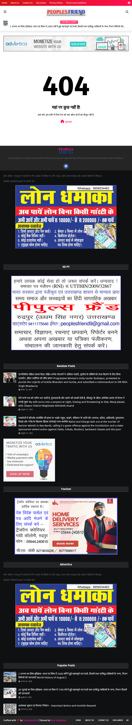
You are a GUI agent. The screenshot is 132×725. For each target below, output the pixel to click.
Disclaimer (41, 3)
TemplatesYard (30, 720)
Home (4, 3)
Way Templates (58, 720)
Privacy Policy (56, 3)
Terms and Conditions (76, 3)
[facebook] (128, 3)
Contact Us (28, 3)
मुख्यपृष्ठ (68, 121)
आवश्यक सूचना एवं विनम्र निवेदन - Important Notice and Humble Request (57, 705)
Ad (127, 720)
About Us (15, 3)
